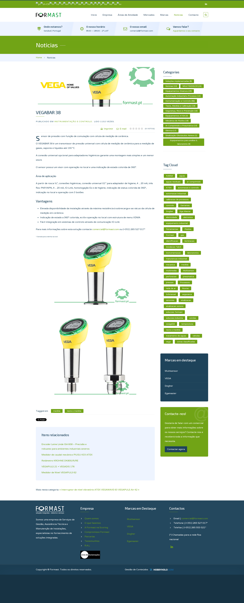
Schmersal (171, 294)
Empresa (107, 14)
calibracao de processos (177, 199)
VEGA (168, 378)
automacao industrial (176, 193)
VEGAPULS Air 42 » (128, 489)
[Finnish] (70, 4)
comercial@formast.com (105, 229)
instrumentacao (173, 252)
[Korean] (104, 4)
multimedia (171, 270)
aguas (182, 175)
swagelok (170, 324)
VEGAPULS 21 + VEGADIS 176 (58, 466)
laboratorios (193, 252)
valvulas (196, 335)
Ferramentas (172, 229)
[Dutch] (61, 4)
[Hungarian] (87, 4)
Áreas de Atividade (128, 14)
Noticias (178, 14)
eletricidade (171, 217)
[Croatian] (52, 4)
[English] (65, 4)
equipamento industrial (177, 223)
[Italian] (96, 4)
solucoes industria (174, 318)
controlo (170, 205)
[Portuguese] (38, 4)
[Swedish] (119, 4)
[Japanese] (100, 4)
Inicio (94, 14)
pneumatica (188, 276)
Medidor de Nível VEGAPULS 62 (59, 472)
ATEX (168, 187)
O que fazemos (93, 522)
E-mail (123, 128)
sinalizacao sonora (174, 306)
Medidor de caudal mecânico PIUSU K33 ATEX (67, 454)
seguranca (187, 294)
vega (168, 341)
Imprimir (108, 128)
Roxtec (185, 288)
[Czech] (56, 4)
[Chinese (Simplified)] (45, 4)
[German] (78, 4)
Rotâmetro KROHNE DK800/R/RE (60, 460)
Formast (170, 235)
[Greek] (83, 4)
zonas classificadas (186, 341)
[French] (74, 4)
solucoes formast (174, 312)
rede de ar (171, 288)
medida (184, 264)
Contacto (194, 14)
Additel (169, 175)
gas (182, 235)
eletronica (188, 217)
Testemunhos (92, 541)
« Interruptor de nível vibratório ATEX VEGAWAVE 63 (88, 489)
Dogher (169, 211)
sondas (192, 318)
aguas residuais (173, 181)
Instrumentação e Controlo (73, 121)
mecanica (170, 264)
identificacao (172, 241)
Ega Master (185, 211)
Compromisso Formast (97, 531)
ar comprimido (194, 181)
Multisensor (188, 270)
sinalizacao (186, 300)
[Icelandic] (92, 4)
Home (39, 57)
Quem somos (92, 518)
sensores (170, 300)
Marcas (164, 14)
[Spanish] (114, 4)
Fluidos (188, 229)
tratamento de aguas (176, 335)
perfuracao (171, 276)
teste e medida (173, 330)
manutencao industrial (176, 258)
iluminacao (189, 241)
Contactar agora (176, 449)
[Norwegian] (109, 4)
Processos (185, 282)
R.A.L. (87, 545)
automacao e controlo (188, 187)
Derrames (185, 205)
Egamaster (170, 393)
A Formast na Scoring (96, 527)
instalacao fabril (173, 247)
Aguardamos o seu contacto (186, 30)
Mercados (148, 14)
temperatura (187, 324)
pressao (170, 282)
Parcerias (90, 536)
